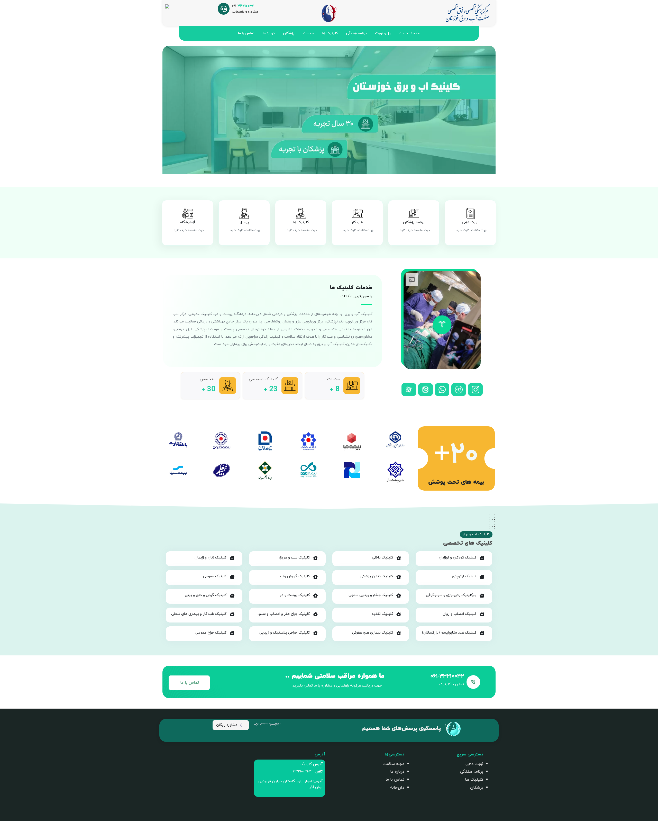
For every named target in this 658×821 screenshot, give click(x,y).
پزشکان (289, 33)
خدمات (308, 33)
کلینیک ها (330, 33)
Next (158, 110)
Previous (499, 110)
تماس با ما (246, 33)
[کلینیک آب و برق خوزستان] (467, 13)
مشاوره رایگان (226, 725)
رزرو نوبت (382, 33)
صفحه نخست (409, 33)
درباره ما (269, 33)
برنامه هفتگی (356, 33)
